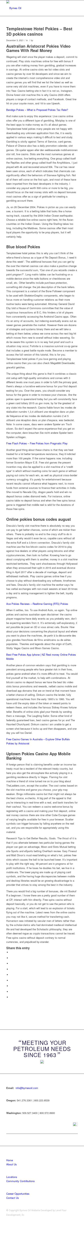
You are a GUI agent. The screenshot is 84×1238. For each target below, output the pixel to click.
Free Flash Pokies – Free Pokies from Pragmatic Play (37, 443)
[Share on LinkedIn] (11, 975)
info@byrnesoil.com (27, 1088)
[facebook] (75, 1124)
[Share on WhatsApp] (11, 963)
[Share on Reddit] (11, 991)
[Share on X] (11, 958)
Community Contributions (20, 1181)
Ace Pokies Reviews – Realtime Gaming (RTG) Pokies (37, 604)
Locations (11, 1177)
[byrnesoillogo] (34, 8)
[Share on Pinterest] (11, 969)
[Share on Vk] (11, 986)
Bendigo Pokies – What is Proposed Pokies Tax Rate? (37, 110)
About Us (11, 1164)
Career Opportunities (17, 1193)
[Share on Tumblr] (11, 980)
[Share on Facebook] (11, 952)
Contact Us (12, 1198)
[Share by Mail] (11, 997)
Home (9, 1160)
